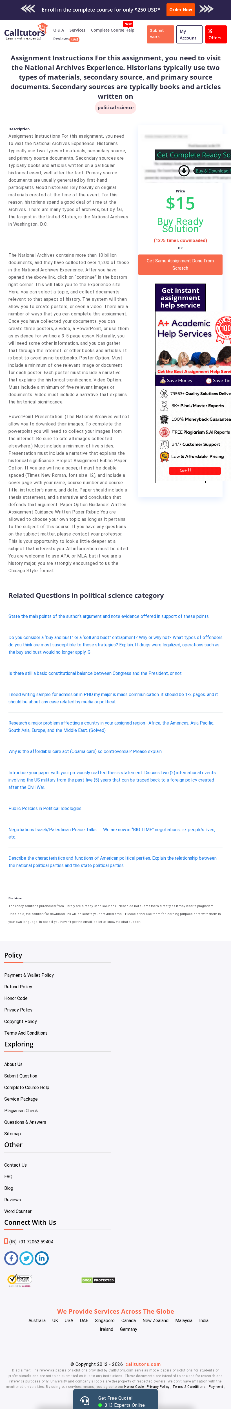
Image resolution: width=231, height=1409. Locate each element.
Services (77, 30)
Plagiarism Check (21, 1110)
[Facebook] (11, 1258)
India (203, 1320)
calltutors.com (143, 1364)
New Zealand (155, 1320)
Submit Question (20, 1076)
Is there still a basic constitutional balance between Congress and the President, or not (95, 673)
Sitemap (12, 1133)
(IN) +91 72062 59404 (31, 1242)
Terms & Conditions (189, 1387)
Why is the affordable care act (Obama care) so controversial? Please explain (85, 751)
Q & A (58, 30)
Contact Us (15, 1165)
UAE (84, 1320)
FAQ (8, 1176)
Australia (37, 1320)
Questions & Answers (25, 1122)
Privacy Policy (18, 1010)
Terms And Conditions (26, 1033)
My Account (188, 34)
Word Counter (18, 1211)
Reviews (61, 38)
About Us (13, 1064)
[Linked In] (42, 1258)
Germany (128, 1329)
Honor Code (16, 998)
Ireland (106, 1329)
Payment (216, 1387)
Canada (128, 1320)
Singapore (105, 1320)
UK (55, 1320)
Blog (8, 1188)
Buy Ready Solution (180, 225)
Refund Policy (18, 986)
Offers (214, 37)
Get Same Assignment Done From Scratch (180, 264)
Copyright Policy (20, 1021)
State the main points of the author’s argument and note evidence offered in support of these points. (109, 616)
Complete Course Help (112, 30)
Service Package (21, 1099)
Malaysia (183, 1320)
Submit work (157, 33)
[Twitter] (26, 1258)
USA (69, 1320)
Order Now (180, 9)
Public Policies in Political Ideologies (44, 808)
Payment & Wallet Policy (29, 975)
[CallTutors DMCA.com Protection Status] (98, 1282)
